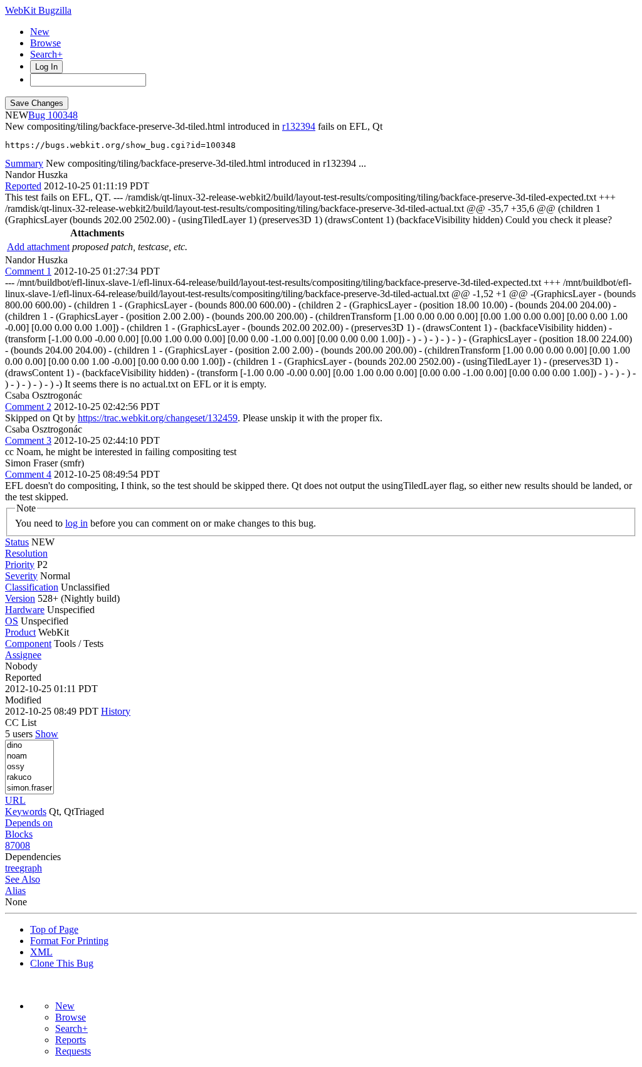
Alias (15, 890)
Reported (23, 186)
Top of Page (54, 929)
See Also (22, 879)
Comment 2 (28, 406)
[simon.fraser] (29, 788)
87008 (17, 845)
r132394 (298, 126)
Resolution (26, 553)
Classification (31, 587)
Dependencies (33, 856)
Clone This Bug (61, 963)
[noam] (29, 756)
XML (41, 952)
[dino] (29, 745)
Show (46, 733)
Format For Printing (69, 940)
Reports (70, 1039)
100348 (63, 115)
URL (15, 800)
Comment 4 (28, 474)
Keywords (25, 811)
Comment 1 (28, 271)
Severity (21, 575)
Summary (24, 163)
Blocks (19, 834)
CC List (20, 722)
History (115, 711)
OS (11, 621)
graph (30, 868)
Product (20, 632)
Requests (73, 1051)
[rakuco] (29, 777)
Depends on (29, 822)
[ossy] (29, 767)
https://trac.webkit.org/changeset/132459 (158, 418)
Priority (19, 564)
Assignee (23, 654)
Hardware (25, 609)
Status (17, 542)
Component (28, 643)
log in (76, 523)
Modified (23, 700)
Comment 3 (28, 440)
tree (12, 868)
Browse (45, 43)
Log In (46, 66)
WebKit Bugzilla (38, 10)
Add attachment (38, 246)
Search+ (46, 54)
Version (20, 598)
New (40, 31)
